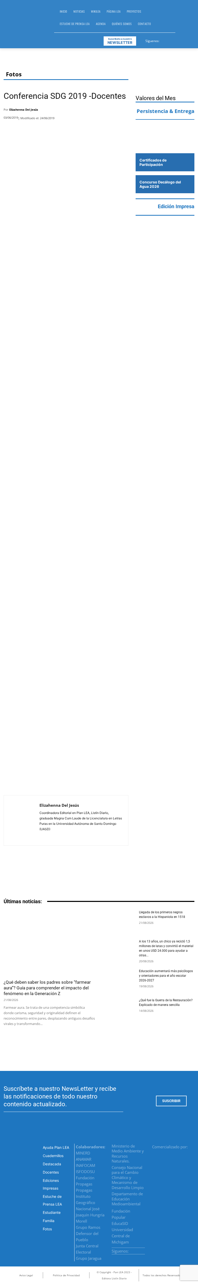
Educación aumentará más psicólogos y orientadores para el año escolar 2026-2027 (166, 975)
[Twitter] (176, 40)
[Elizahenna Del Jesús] (21, 820)
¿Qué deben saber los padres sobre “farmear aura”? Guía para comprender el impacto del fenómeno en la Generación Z (47, 988)
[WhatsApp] (109, 111)
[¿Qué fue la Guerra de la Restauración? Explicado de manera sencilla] (119, 1009)
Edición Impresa (176, 206)
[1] (165, 142)
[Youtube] (182, 40)
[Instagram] (170, 40)
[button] (181, 19)
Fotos (14, 74)
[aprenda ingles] (165, 128)
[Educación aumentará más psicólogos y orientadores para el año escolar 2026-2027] (119, 980)
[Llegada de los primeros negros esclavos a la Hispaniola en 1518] (119, 921)
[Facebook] (164, 40)
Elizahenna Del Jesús (23, 109)
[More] (123, 111)
